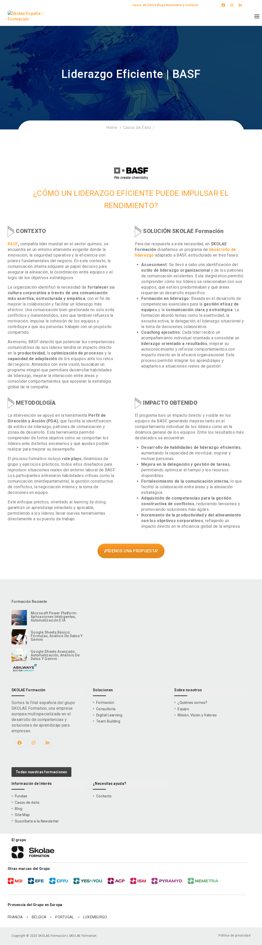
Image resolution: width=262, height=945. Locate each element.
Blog (160, 5)
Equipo (183, 709)
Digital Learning (109, 715)
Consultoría (105, 709)
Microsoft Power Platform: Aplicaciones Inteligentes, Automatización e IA (54, 616)
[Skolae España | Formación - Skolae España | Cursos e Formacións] (31, 16)
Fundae (21, 796)
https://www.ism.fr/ (138, 881)
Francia (15, 917)
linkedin (241, 5)
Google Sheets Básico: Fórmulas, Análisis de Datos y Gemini (57, 636)
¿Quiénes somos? (193, 702)
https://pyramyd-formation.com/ (166, 881)
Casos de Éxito (143, 5)
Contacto (191, 5)
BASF (13, 243)
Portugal (64, 917)
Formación (105, 702)
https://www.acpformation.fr (116, 881)
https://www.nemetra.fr (203, 881)
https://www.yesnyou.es (87, 881)
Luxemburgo (95, 917)
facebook (224, 5)
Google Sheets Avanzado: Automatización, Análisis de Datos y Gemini (55, 655)
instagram (232, 5)
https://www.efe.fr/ (36, 881)
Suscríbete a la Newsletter (37, 821)
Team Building (108, 721)
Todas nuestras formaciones (41, 772)
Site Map (22, 815)
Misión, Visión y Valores (197, 715)
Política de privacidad (234, 935)
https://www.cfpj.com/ (58, 881)
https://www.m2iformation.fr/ (15, 881)
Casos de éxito (27, 802)
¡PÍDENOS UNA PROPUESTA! (131, 550)
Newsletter (174, 5)
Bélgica (39, 917)
